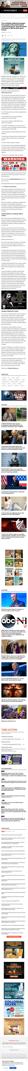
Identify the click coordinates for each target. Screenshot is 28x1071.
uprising (2, 40)
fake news (4, 379)
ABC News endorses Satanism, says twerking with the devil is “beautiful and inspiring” (13, 700)
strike (21, 39)
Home (2, 20)
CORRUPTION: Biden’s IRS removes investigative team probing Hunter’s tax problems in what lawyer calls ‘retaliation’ (12, 425)
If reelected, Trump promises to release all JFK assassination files (12, 492)
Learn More (5, 1067)
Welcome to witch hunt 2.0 (8, 721)
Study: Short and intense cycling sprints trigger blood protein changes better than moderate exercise (13, 884)
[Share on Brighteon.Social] (2, 35)
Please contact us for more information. (8, 751)
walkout (12, 40)
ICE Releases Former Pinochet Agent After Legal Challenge (12, 925)
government (16, 379)
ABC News (4, 377)
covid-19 (17, 377)
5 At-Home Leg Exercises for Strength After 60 (10, 900)
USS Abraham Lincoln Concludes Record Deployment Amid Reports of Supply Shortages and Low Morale (13, 929)
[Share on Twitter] (8, 35)
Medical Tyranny (9, 39)
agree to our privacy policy (8, 1065)
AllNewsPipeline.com (6, 92)
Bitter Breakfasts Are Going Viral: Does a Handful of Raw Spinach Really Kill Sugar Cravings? (12, 909)
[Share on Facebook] (5, 35)
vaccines (9, 40)
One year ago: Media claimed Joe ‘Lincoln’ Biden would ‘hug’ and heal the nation (12, 679)
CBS (9, 377)
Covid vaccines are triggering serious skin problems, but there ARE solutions (12, 513)
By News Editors (4, 32)
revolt (19, 39)
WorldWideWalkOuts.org (15, 179)
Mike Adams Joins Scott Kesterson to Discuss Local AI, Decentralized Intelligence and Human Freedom (13, 782)
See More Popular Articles (14, 936)
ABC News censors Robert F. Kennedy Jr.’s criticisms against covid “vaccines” (12, 610)
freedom (10, 379)
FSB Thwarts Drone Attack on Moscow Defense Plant (11, 834)
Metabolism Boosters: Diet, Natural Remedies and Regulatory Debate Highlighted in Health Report (13, 922)
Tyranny (24, 39)
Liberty (23, 379)
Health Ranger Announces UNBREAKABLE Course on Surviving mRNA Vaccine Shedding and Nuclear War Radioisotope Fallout (13, 789)
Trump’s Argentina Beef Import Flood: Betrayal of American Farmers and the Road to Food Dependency (12, 843)
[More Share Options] (11, 35)
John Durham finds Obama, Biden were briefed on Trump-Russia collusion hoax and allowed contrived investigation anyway (13, 448)
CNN (5, 20)
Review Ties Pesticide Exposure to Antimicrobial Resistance (13, 850)
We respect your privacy (14, 1049)
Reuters (17, 39)
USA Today (6, 40)
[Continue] (25, 1046)
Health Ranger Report (6, 768)
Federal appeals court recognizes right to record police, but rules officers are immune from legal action (13, 863)
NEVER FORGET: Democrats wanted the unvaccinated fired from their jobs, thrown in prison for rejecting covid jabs (13, 470)
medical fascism (4, 39)
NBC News (14, 39)
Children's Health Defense (10, 186)
